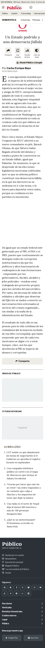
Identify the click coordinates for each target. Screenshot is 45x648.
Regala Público (12, 566)
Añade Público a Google (31, 62)
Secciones (7, 603)
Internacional (39, 13)
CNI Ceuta (16, 2)
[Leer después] (18, 51)
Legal (4, 619)
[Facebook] (16, 587)
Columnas (25, 20)
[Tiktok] (4, 593)
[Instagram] (34, 587)
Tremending (26, 13)
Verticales (7, 607)
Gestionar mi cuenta (14, 555)
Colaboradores (9, 615)
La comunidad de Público (17, 569)
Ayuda (8, 573)
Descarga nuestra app (12, 630)
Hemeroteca (9, 20)
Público (12, 544)
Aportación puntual (14, 562)
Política (5, 13)
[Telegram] (10, 593)
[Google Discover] (10, 587)
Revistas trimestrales (12, 611)
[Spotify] (16, 593)
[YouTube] (40, 587)
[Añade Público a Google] (4, 587)
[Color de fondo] (37, 51)
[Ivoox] (28, 593)
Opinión (14, 13)
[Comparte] (8, 51)
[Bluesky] (28, 587)
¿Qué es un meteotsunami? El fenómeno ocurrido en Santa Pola (21, 523)
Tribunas (36, 20)
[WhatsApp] (22, 593)
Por (16, 68)
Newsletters (10, 559)
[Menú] (3, 7)
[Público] (18, 8)
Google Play (13, 638)
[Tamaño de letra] (27, 51)
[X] (22, 587)
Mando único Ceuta (28, 2)
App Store (34, 638)
